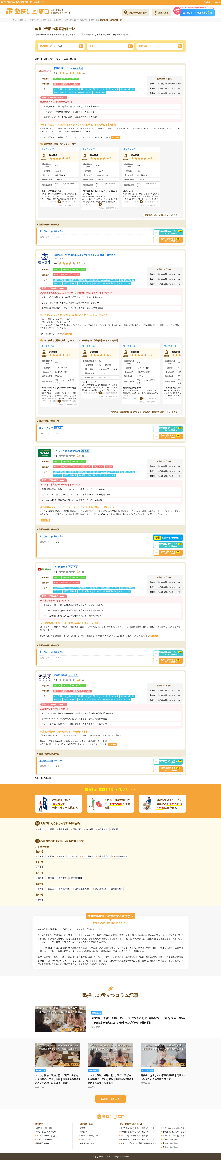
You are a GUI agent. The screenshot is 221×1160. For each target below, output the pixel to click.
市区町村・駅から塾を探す (47, 1136)
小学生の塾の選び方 (171, 1139)
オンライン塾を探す (44, 1139)
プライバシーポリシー (89, 1136)
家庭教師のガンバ (68, 68)
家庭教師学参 (65, 675)
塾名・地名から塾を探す (46, 1132)
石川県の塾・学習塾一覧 (39, 20)
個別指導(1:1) (98, 467)
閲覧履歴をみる (42, 1143)
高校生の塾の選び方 (171, 1147)
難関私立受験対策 (60, 92)
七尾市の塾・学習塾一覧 (62, 20)
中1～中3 (66, 79)
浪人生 (82, 269)
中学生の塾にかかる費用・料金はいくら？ (137, 1132)
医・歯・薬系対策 (85, 283)
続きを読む (115, 137)
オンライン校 (47, 149)
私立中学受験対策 (60, 89)
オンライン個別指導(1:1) (62, 84)
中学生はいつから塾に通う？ (174, 1132)
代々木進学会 (65, 567)
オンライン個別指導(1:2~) (82, 467)
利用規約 (83, 1132)
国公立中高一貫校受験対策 (77, 89)
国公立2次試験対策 (127, 89)
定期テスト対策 (99, 92)
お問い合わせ (85, 1139)
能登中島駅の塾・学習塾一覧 (86, 20)
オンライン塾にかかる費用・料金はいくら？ (138, 1143)
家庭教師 (76, 84)
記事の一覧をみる (110, 1098)
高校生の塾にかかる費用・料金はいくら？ (137, 1136)
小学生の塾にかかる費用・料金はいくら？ (137, 1128)
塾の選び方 (96, 1013)
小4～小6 (57, 269)
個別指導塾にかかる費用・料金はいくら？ (137, 1139)
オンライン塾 (147, 1070)
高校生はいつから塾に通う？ (174, 1136)
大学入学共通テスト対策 (109, 89)
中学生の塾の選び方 (171, 1143)
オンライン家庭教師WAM (72, 451)
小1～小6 (57, 79)
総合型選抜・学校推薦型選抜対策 (79, 92)
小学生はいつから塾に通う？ (174, 1128)
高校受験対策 (94, 89)
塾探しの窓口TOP (20, 20)
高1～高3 (74, 79)
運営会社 (83, 1128)
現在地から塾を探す (44, 1128)
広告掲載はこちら (210, 2)
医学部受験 (57, 283)
